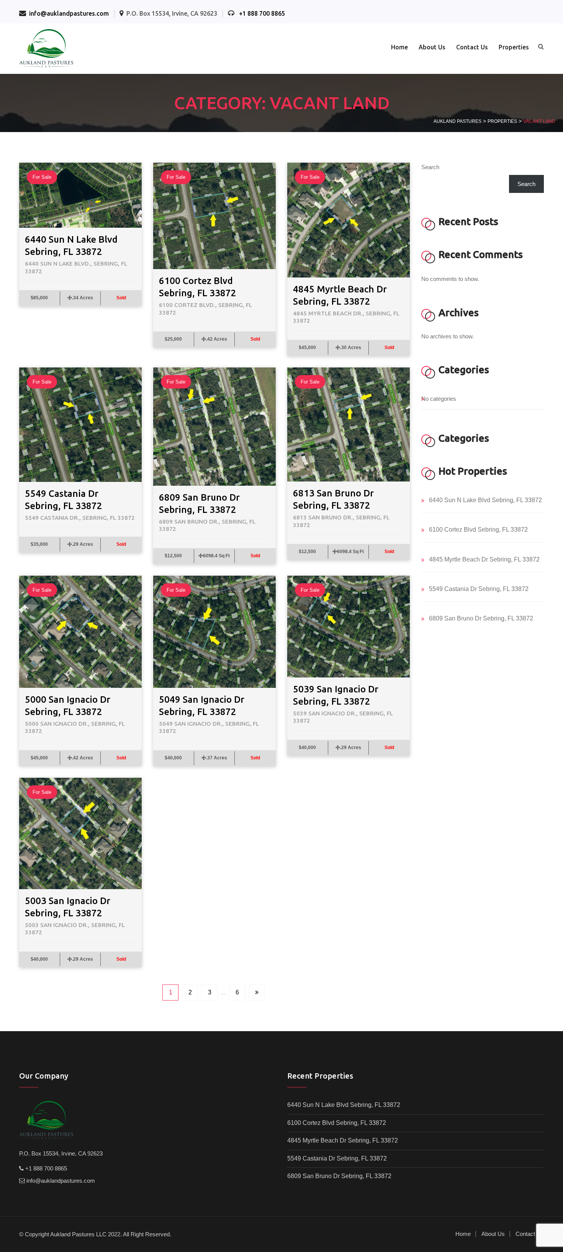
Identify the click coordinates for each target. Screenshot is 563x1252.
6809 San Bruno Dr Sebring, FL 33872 (481, 618)
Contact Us (472, 47)
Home (399, 47)
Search (430, 167)
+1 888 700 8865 (262, 13)
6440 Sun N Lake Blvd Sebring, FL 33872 (485, 500)
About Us (432, 47)
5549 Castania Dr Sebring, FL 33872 (479, 589)
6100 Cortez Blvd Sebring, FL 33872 (478, 529)
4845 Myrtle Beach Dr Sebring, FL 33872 (484, 559)
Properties (514, 47)
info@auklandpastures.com (69, 13)
